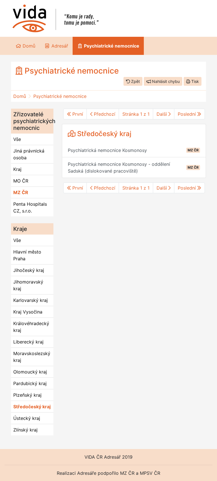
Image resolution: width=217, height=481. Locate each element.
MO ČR (20, 181)
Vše (17, 139)
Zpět (135, 81)
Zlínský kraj (25, 430)
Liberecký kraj (28, 342)
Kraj (17, 169)
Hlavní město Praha (27, 255)
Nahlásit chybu (165, 81)
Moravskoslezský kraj (31, 357)
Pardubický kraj (30, 383)
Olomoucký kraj (30, 372)
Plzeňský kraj (27, 395)
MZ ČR (20, 192)
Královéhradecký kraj (31, 327)
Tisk (194, 81)
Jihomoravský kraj (28, 285)
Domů (19, 96)
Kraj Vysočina (27, 312)
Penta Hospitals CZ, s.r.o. (30, 207)
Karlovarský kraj (30, 300)
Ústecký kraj (26, 418)
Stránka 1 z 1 (135, 114)
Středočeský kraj (32, 406)
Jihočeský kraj (28, 270)
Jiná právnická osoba (28, 154)
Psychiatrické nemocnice (59, 96)
